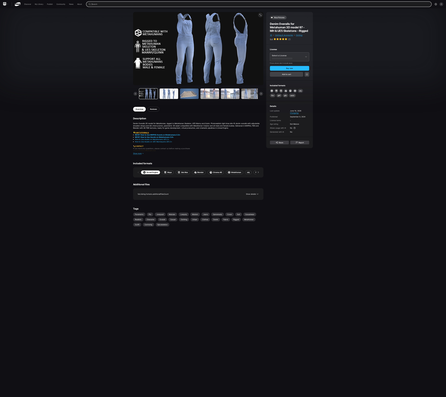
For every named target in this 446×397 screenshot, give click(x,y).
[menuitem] (27, 4)
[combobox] (260, 4)
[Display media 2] (189, 94)
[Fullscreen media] (260, 15)
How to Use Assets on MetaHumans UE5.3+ (152, 139)
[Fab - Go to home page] (18, 4)
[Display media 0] (148, 94)
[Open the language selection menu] (436, 4)
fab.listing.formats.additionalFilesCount (197, 194)
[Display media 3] (209, 94)
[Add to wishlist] (307, 74)
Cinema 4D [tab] (217, 172)
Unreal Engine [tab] (152, 172)
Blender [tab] (200, 172)
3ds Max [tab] (184, 172)
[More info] (294, 128)
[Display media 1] (169, 94)
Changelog (294, 113)
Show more (137, 153)
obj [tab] (248, 172)
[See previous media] (135, 94)
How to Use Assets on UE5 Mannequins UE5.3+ (153, 142)
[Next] (258, 172)
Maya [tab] (169, 172)
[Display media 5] (250, 94)
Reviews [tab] (153, 109)
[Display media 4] (230, 94)
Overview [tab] (139, 109)
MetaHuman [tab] (236, 172)
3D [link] (271, 35)
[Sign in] (441, 4)
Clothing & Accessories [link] (284, 35)
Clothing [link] (299, 35)
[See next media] (261, 94)
